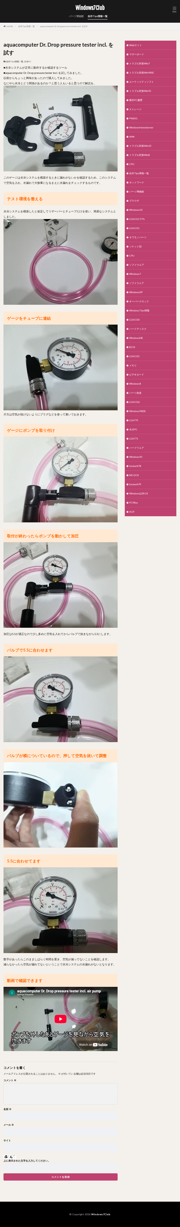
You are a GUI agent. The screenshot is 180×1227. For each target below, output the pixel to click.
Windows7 (135, 273)
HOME (10, 26)
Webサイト (135, 45)
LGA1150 (134, 319)
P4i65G (133, 118)
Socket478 (135, 465)
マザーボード (136, 54)
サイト (7, 1140)
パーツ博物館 (76, 16)
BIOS (132, 347)
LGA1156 (134, 401)
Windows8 (135, 383)
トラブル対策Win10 (140, 145)
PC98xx (133, 502)
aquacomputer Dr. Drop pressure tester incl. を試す (64, 26)
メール (9, 1125)
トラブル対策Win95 (140, 90)
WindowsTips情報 (139, 310)
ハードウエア (136, 447)
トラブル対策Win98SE (141, 72)
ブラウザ (134, 200)
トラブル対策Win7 (139, 63)
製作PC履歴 (135, 100)
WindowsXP (136, 292)
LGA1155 (134, 356)
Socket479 (135, 484)
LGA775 (133, 420)
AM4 (131, 136)
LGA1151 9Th (137, 218)
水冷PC (27, 61)
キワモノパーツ (137, 237)
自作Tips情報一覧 (98, 16)
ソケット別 (135, 246)
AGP (131, 511)
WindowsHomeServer (141, 127)
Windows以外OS (138, 493)
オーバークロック (139, 301)
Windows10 (135, 209)
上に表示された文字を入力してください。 (27, 1160)
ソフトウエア (136, 264)
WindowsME (136, 337)
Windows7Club (90, 8)
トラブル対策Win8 (139, 154)
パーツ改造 (135, 392)
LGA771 (133, 438)
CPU (131, 164)
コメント (10, 1080)
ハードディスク (137, 328)
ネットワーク (136, 182)
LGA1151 (134, 228)
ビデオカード (136, 374)
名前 (7, 1109)
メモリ (133, 365)
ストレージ (135, 109)
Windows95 (135, 456)
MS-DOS (134, 475)
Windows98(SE (137, 411)
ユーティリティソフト (141, 81)
